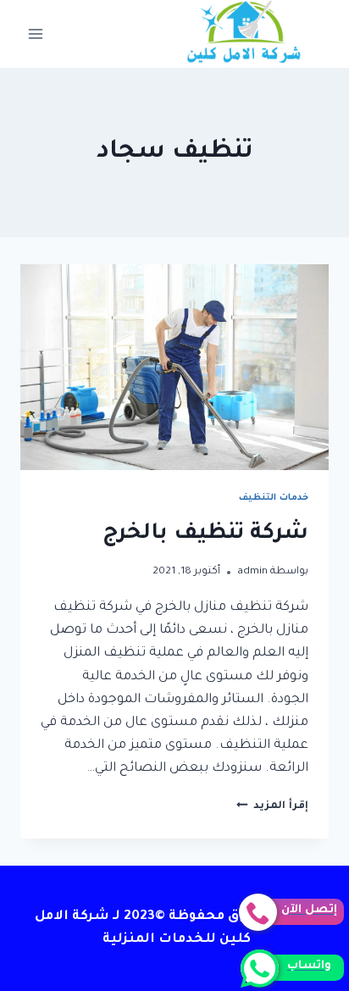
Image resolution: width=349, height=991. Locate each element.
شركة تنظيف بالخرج (205, 534)
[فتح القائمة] (36, 33)
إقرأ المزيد (272, 806)
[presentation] (174, 367)
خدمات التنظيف (273, 498)
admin (252, 572)
